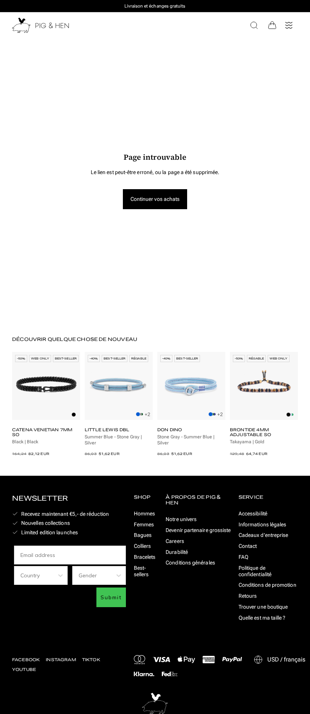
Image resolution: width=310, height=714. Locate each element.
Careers (175, 541)
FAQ (243, 557)
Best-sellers (141, 571)
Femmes (144, 524)
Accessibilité (253, 513)
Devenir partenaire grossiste (198, 530)
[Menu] (289, 25)
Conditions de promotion (267, 585)
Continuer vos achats (155, 199)
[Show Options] (60, 575)
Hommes (144, 513)
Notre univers (181, 519)
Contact (248, 546)
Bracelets (145, 557)
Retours (248, 596)
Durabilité (177, 552)
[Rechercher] (254, 25)
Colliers (142, 546)
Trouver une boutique (263, 607)
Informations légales (263, 524)
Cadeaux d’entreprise (263, 535)
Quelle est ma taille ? (262, 618)
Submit (111, 597)
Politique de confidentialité (255, 571)
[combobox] (38, 575)
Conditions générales (190, 563)
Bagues (143, 535)
